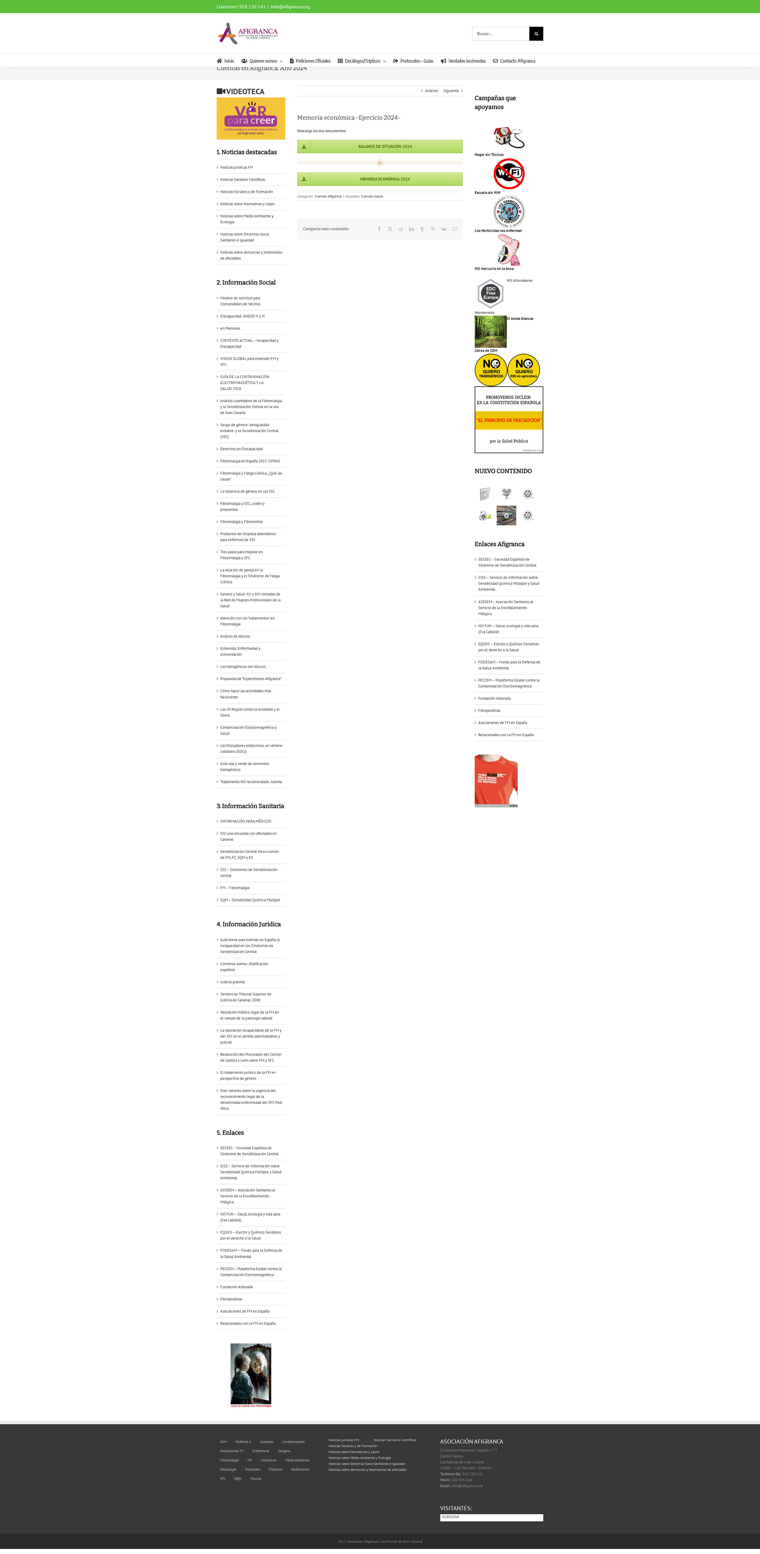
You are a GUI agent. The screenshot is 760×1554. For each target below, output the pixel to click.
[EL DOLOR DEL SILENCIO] (485, 494)
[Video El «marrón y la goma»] (506, 494)
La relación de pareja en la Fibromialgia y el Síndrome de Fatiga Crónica (250, 575)
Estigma (284, 1451)
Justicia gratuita (232, 981)
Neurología (228, 1469)
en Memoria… (231, 328)
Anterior (431, 90)
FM (250, 1460)
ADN (223, 1441)
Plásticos (275, 1469)
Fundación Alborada (236, 1286)
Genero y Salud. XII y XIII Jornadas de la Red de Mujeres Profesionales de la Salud (250, 600)
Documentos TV (232, 1451)
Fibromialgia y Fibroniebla (241, 521)
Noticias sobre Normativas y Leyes (247, 203)
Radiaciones (300, 1469)
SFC (223, 1478)
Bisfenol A (243, 1441)
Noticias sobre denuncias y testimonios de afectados (367, 1469)
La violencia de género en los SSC (247, 491)
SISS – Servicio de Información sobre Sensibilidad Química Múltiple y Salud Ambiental (250, 1171)
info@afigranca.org (290, 7)
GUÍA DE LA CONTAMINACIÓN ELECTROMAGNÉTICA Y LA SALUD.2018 (244, 382)
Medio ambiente (297, 1460)
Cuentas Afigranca (328, 196)
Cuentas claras (372, 196)
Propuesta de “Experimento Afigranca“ (250, 678)
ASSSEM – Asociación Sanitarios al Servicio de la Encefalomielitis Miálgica (247, 1196)
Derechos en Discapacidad (241, 448)
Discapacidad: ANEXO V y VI (242, 316)
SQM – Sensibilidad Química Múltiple (250, 899)
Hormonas (268, 1460)
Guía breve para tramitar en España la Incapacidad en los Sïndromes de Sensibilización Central (250, 945)
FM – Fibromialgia (234, 887)
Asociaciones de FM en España (244, 1311)
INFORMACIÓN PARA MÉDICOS (245, 821)
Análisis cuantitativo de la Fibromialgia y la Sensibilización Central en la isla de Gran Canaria (251, 406)
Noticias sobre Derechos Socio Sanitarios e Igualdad (367, 1463)
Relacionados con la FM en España (248, 1323)
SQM (238, 1478)
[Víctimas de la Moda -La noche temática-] (527, 494)
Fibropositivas (231, 1299)
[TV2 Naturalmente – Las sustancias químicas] (506, 515)
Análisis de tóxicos (235, 636)
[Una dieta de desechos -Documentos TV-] (485, 515)
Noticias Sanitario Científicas (242, 179)
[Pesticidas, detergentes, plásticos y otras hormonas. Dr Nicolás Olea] (527, 515)
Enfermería (261, 1451)
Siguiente (451, 90)
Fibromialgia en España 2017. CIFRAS (250, 461)
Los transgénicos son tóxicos (243, 666)
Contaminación (293, 1441)
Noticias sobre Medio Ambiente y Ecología (360, 1457)
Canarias (266, 1441)
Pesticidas (252, 1469)
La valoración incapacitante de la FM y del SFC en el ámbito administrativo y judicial (250, 1036)
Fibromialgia (229, 1460)
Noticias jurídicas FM (236, 167)
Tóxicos (255, 1478)
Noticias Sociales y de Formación (246, 191)
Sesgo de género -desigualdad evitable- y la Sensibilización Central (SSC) (249, 430)
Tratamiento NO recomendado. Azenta (251, 781)
